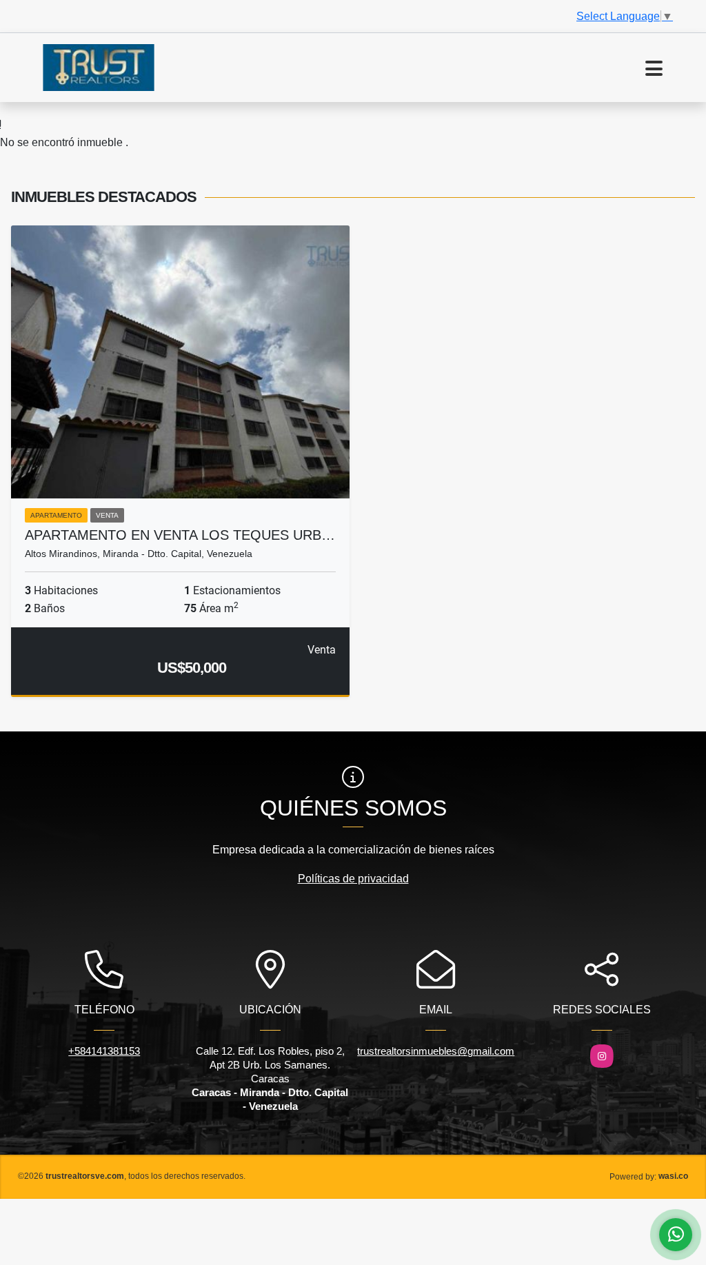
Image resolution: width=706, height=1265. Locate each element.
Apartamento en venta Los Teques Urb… (180, 535)
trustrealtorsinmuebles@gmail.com (435, 1051)
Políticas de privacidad (353, 878)
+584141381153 (104, 1051)
